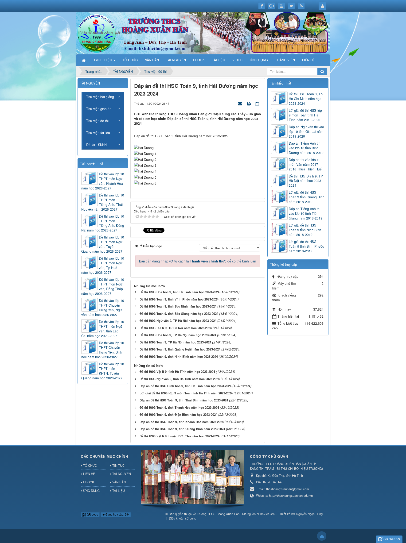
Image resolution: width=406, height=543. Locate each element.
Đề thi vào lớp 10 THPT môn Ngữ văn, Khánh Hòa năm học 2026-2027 (102, 181)
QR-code (92, 514)
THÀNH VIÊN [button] (285, 60)
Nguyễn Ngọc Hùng (309, 514)
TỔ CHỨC (90, 465)
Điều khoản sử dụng (182, 518)
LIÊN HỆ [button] (308, 60)
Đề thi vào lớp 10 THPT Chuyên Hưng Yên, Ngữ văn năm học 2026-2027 (102, 307)
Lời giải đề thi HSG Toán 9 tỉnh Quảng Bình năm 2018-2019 (306, 197)
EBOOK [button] (199, 60)
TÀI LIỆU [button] (218, 60)
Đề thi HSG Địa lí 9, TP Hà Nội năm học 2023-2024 (306, 181)
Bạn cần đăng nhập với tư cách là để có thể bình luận (197, 261)
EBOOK (88, 482)
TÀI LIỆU (118, 490)
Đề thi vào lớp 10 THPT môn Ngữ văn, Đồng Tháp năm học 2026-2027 (102, 286)
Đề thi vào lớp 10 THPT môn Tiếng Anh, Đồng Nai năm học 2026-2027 (102, 223)
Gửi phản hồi (391, 539)
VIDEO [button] (237, 60)
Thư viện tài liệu (98, 132)
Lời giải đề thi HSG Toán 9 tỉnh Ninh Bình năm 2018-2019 (305, 230)
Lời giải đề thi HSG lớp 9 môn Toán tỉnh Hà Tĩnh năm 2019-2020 (305, 115)
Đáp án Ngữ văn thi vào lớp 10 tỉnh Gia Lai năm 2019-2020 (306, 131)
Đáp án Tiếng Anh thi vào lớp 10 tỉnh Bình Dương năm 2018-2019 (306, 148)
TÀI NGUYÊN (121, 473)
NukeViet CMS (267, 514)
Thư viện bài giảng (100, 96)
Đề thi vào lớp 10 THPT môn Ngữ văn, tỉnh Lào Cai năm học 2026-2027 (102, 328)
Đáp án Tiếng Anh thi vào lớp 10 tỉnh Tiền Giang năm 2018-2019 (305, 213)
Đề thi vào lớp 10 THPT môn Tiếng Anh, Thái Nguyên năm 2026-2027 (102, 202)
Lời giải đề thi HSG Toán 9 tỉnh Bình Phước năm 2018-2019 (306, 246)
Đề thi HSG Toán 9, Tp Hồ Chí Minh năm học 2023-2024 (306, 99)
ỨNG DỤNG (91, 490)
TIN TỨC (118, 465)
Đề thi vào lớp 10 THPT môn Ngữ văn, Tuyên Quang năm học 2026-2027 (102, 244)
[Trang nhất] (84, 59)
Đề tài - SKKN (96, 144)
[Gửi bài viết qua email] (240, 103)
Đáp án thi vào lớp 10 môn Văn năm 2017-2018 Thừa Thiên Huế (305, 164)
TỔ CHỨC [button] (130, 60)
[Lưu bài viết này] (257, 103)
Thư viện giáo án (98, 108)
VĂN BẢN (119, 482)
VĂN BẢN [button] (152, 60)
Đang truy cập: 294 (117, 514)
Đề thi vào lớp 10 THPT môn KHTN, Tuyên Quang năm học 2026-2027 (102, 371)
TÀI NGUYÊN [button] (176, 60)
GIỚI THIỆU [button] (103, 60)
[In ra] (249, 103)
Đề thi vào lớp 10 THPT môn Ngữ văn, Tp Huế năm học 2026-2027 (102, 265)
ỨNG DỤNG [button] (259, 60)
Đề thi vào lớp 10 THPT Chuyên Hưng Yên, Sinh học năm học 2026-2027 (102, 349)
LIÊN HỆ (89, 473)
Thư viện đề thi (97, 120)
